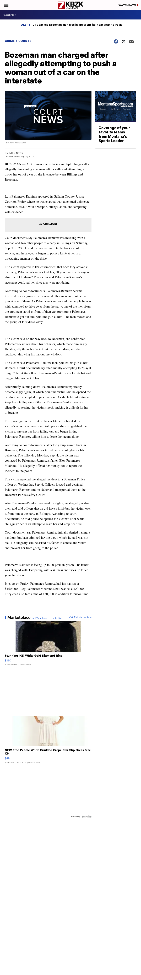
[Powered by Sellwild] (86, 816)
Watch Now (127, 5)
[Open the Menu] (6, 5)
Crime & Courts (18, 41)
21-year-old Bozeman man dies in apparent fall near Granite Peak (77, 24)
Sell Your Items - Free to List (47, 618)
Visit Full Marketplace (80, 617)
